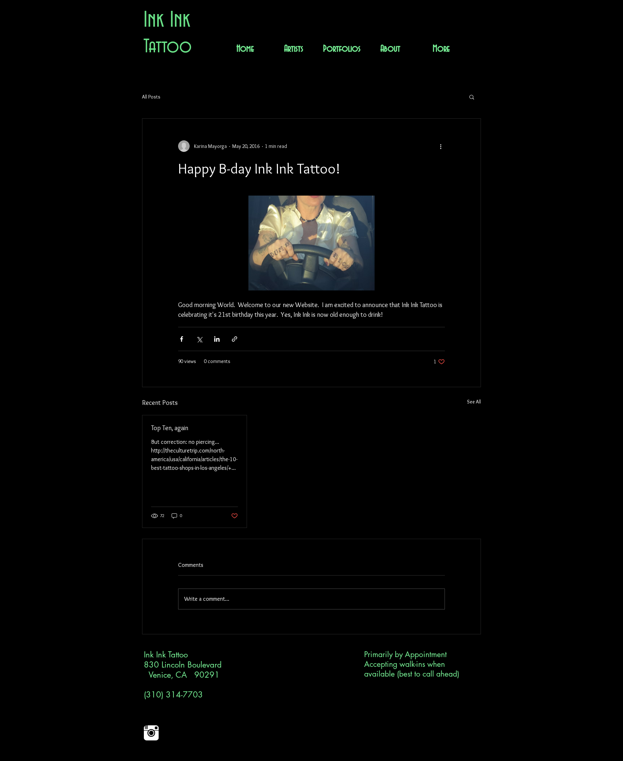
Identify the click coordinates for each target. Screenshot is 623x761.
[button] (471, 97)
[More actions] (440, 146)
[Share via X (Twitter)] (199, 339)
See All (474, 401)
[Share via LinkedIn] (216, 339)
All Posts (151, 96)
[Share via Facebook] (181, 339)
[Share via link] (234, 339)
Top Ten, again (169, 428)
